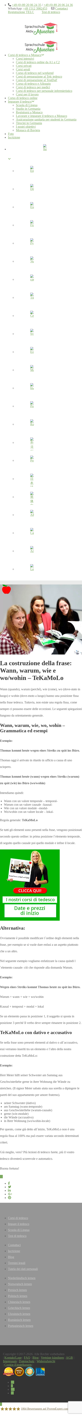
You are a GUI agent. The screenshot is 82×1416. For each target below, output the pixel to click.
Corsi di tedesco (18, 1218)
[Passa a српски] (32, 280)
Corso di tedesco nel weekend (35, 73)
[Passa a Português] (32, 406)
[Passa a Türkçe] (32, 298)
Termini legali (16, 1263)
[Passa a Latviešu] (32, 569)
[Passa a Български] (32, 388)
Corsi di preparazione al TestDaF (36, 80)
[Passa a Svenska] (32, 334)
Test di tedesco (51, 12)
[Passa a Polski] (32, 461)
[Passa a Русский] (32, 243)
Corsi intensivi (25, 58)
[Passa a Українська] (32, 262)
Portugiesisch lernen (20, 1325)
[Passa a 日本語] (32, 479)
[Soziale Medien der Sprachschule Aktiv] (12, 1382)
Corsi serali (23, 69)
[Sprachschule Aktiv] (1, 1404)
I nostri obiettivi (26, 126)
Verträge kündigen (52, 1357)
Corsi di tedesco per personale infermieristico (44, 91)
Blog (11, 1257)
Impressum (10, 1361)
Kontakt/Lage (13, 1357)
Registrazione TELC (21, 12)
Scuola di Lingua (26, 105)
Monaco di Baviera (28, 130)
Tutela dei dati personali (23, 1269)
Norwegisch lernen (20, 1284)
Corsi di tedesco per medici (33, 87)
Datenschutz (26, 1361)
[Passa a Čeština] (32, 316)
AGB (69, 1357)
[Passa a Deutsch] (32, 189)
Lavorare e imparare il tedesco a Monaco (41, 116)
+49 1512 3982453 (35, 8)
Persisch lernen (17, 1290)
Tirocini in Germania (29, 123)
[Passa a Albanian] (32, 515)
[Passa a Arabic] (32, 551)
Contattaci (61, 8)
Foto (11, 133)
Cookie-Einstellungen (18, 1364)
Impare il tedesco (18, 1224)
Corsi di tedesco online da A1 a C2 (38, 62)
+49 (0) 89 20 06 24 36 (58, 5)
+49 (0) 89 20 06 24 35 (26, 5)
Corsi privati (23, 65)
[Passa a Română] (32, 424)
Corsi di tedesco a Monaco (24, 55)
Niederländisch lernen (21, 1278)
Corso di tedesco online (22, 98)
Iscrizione (14, 137)
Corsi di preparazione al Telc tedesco (39, 76)
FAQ (27, 1357)
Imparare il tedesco (20, 101)
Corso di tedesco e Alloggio (33, 83)
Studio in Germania (28, 108)
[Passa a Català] (32, 533)
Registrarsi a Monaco (29, 112)
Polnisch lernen (17, 1296)
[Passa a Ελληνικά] (32, 352)
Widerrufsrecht (46, 1361)
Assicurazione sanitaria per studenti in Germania (46, 119)
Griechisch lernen (19, 1308)
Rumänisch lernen (19, 1320)
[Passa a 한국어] (32, 443)
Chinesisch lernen (19, 1302)
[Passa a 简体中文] (32, 497)
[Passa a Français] (32, 225)
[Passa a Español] (32, 207)
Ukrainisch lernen (19, 1314)
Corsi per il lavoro (27, 94)
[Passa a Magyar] (32, 370)
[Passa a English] (32, 171)
